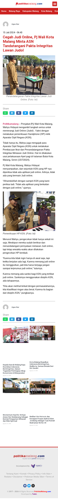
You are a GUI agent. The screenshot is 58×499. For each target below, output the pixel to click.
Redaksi (7, 477)
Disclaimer (18, 477)
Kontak (23, 474)
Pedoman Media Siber (34, 477)
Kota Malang (46, 11)
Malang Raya (14, 11)
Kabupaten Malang (31, 11)
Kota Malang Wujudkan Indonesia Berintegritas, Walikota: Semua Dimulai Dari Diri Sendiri (41, 365)
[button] (54, 4)
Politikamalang (11, 124)
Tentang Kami (12, 474)
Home (3, 11)
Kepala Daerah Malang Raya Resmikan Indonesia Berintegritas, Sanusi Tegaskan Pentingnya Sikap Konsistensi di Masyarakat (14, 369)
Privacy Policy (34, 474)
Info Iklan (46, 474)
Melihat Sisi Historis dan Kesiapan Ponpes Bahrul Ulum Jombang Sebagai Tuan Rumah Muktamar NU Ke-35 (42, 420)
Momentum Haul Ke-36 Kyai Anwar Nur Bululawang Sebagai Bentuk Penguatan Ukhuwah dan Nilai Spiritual (15, 418)
